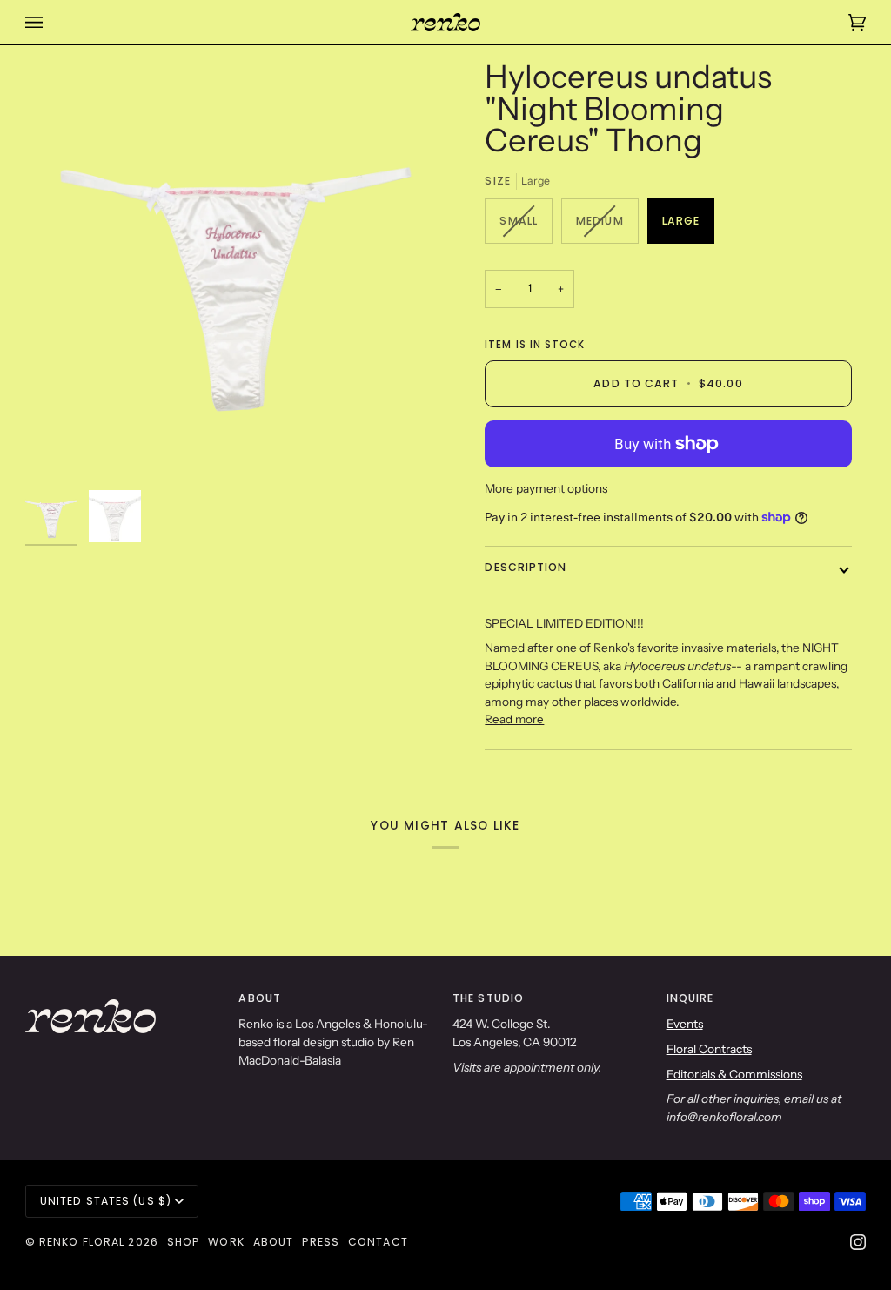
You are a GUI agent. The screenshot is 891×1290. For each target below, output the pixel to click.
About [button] (259, 998)
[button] (125, 995)
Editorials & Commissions (734, 1074)
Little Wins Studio (118, 1275)
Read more (514, 719)
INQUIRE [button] (690, 998)
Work (226, 1241)
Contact (378, 1241)
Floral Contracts (709, 1049)
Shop (183, 1241)
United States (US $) (105, 1200)
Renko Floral (81, 1241)
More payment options (546, 488)
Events (685, 1024)
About (273, 1241)
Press (320, 1241)
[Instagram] (858, 1242)
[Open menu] (51, 22)
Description (525, 567)
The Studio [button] (488, 998)
